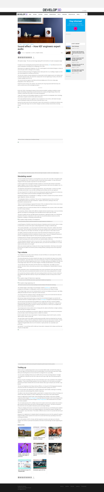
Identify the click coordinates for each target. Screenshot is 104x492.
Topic (59, 14)
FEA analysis (43, 299)
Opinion (46, 14)
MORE (78, 14)
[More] (31, 57)
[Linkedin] (23, 57)
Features (40, 14)
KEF (49, 64)
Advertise (67, 486)
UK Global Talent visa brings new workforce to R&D (78, 70)
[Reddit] (27, 57)
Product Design (26, 44)
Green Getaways (75, 46)
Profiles (32, 44)
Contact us (78, 486)
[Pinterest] (25, 57)
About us (62, 486)
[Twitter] (84, 10)
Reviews (35, 14)
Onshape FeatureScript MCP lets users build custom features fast (78, 59)
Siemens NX (47, 287)
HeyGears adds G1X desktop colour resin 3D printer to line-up (78, 53)
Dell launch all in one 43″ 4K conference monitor (78, 65)
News (30, 14)
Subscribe (72, 486)
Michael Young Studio (41, 399)
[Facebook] (82, 10)
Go (75, 28)
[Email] (29, 57)
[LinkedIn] (85, 10)
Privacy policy (83, 486)
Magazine (64, 14)
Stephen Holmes (39, 52)
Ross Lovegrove (33, 398)
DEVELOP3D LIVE (72, 14)
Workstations (52, 14)
